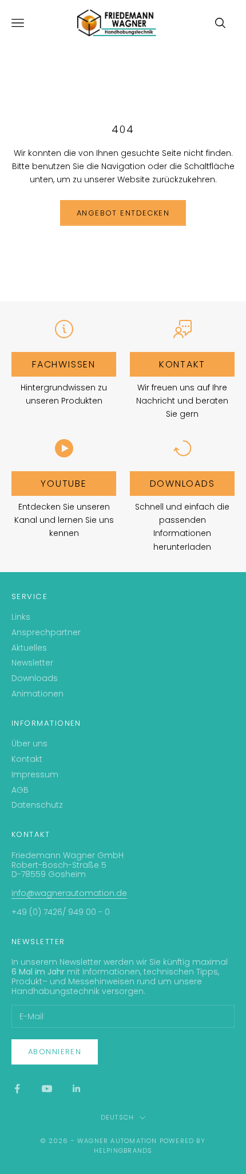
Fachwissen (64, 364)
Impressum (34, 774)
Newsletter (32, 662)
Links (20, 617)
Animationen (37, 693)
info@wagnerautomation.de (69, 893)
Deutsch (117, 1117)
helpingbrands (123, 1150)
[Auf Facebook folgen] (17, 1088)
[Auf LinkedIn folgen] (76, 1088)
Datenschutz (37, 805)
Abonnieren (54, 1051)
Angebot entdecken (123, 213)
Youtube (63, 483)
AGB (20, 790)
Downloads (182, 483)
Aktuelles (29, 647)
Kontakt (182, 364)
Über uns (29, 743)
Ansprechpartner (46, 632)
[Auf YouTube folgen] (47, 1088)
